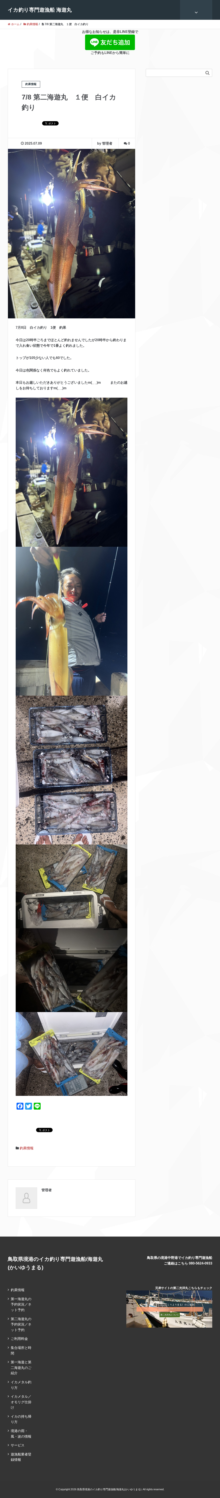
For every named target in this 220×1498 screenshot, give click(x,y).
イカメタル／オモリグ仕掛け (21, 1402)
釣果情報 (27, 1148)
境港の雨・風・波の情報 (21, 1433)
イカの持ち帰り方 (21, 1419)
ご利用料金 (19, 1339)
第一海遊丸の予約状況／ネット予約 (21, 1304)
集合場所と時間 (21, 1350)
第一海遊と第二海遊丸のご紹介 (21, 1367)
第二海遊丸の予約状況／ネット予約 (21, 1324)
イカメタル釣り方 (21, 1385)
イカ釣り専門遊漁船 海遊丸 (40, 10)
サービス (17, 1445)
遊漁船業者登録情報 (21, 1457)
